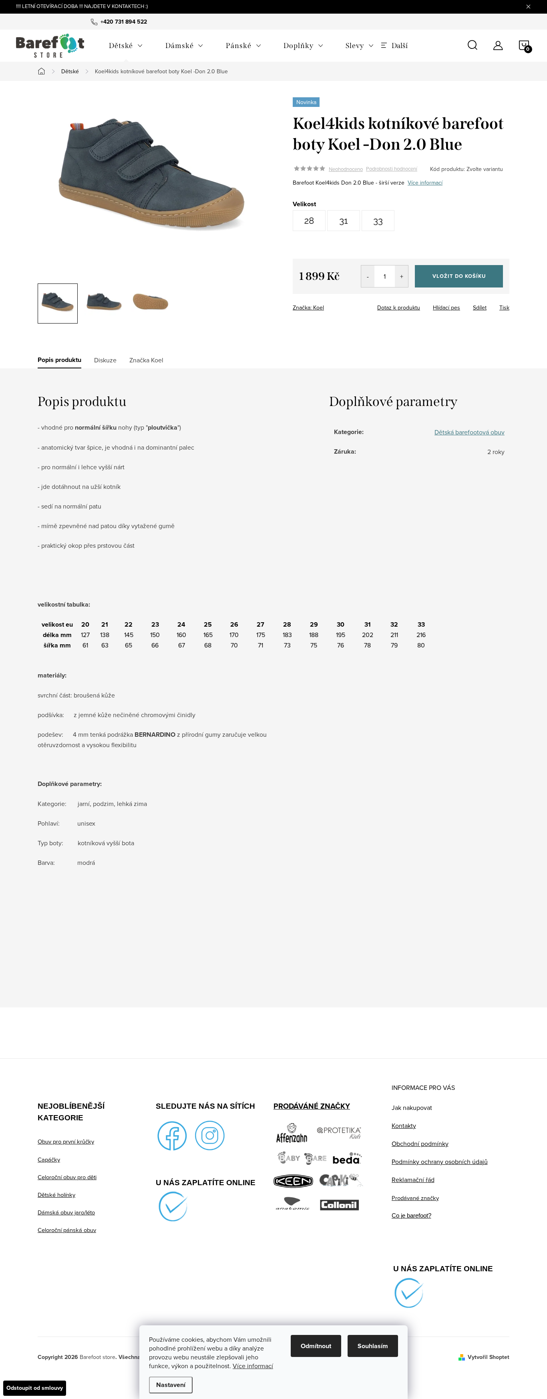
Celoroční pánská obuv (67, 1230)
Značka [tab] (146, 360)
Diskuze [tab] (105, 360)
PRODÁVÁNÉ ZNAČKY (312, 1106)
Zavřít (337, 305)
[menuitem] (126, 46)
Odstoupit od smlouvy (34, 1388)
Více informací (253, 1365)
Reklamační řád (413, 1179)
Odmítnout (316, 1346)
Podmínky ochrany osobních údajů (440, 1161)
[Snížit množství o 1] (367, 276)
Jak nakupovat (412, 1107)
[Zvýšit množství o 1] (401, 276)
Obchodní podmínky (420, 1143)
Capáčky (49, 1159)
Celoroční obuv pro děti (67, 1177)
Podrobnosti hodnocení (391, 169)
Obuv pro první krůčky (66, 1141)
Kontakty (404, 1125)
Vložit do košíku (459, 276)
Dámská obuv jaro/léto (66, 1212)
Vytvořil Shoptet (488, 1357)
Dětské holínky (56, 1194)
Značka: (308, 308)
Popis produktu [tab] (59, 360)
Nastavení (170, 1384)
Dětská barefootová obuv (469, 432)
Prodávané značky (415, 1198)
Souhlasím (373, 1346)
